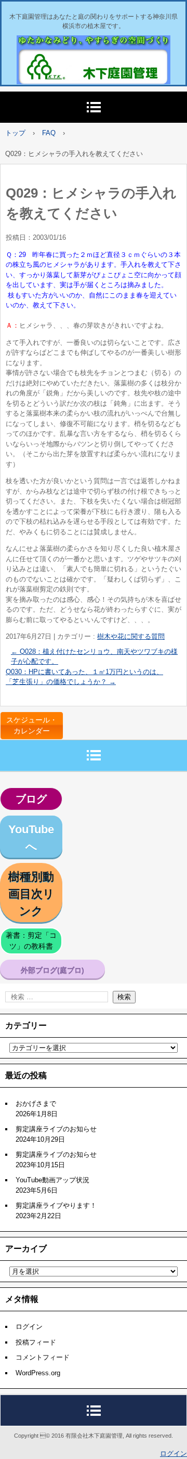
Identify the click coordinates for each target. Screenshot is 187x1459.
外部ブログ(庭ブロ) (52, 970)
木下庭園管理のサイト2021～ (87, 46)
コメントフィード (43, 1357)
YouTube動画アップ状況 (52, 1180)
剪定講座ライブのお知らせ (56, 1129)
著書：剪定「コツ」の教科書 (31, 940)
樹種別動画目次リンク (31, 894)
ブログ (31, 799)
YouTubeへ (31, 838)
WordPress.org (38, 1373)
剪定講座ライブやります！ (56, 1205)
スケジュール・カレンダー (31, 725)
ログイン (29, 1327)
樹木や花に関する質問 (131, 636)
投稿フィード (36, 1342)
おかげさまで (36, 1103)
